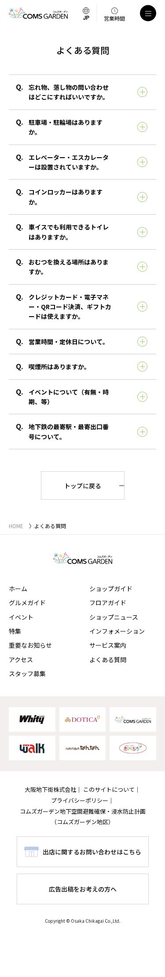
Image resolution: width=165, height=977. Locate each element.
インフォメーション (117, 631)
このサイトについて (109, 789)
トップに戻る (82, 485)
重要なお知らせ (30, 645)
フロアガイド (107, 602)
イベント (21, 617)
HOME (16, 525)
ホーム (18, 588)
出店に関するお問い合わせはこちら (92, 851)
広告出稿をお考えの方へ (83, 889)
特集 (15, 631)
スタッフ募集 (27, 673)
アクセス (21, 659)
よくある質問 (107, 659)
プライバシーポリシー (79, 800)
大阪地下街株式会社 (50, 789)
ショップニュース (113, 617)
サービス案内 (107, 645)
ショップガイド (110, 588)
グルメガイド (27, 602)
